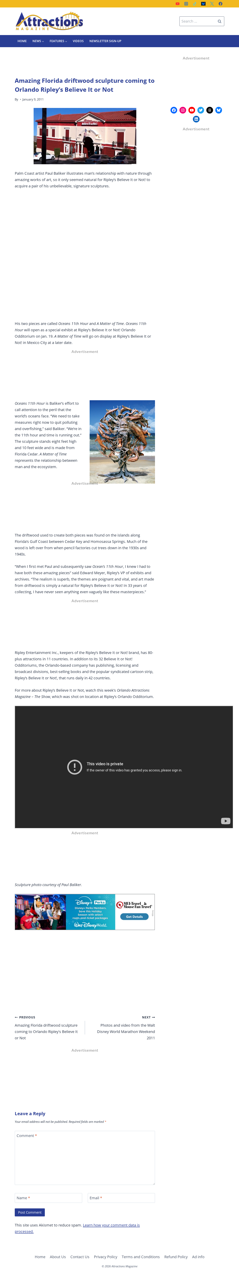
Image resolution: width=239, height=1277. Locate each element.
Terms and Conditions (141, 1256)
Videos (78, 41)
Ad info (198, 1256)
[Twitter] (212, 3)
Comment (27, 1135)
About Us (58, 1256)
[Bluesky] (203, 3)
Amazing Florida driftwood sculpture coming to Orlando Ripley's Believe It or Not (46, 1027)
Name (23, 1198)
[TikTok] (194, 3)
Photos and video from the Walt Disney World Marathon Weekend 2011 (126, 1027)
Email (96, 1198)
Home (22, 41)
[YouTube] (177, 3)
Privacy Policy (105, 1256)
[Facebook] (220, 3)
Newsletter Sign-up (105, 41)
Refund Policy (176, 1256)
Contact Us (79, 1256)
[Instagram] (186, 3)
